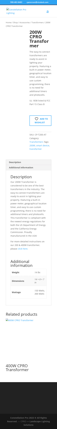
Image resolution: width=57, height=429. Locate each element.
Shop (15, 22)
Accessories (24, 22)
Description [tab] (15, 162)
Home (8, 22)
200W (32, 145)
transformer (35, 149)
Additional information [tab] (21, 167)
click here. (23, 248)
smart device (42, 145)
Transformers (37, 22)
